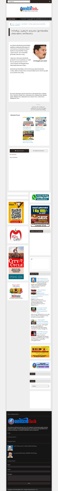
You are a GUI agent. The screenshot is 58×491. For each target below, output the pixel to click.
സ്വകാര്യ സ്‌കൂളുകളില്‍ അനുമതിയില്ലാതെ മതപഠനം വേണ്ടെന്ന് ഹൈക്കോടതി (35, 19)
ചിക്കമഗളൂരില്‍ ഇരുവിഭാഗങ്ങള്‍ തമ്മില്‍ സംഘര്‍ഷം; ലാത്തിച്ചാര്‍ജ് (42, 321)
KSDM (36, 489)
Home (13, 24)
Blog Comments (20, 150)
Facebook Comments (39, 150)
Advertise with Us (12, 437)
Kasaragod (18, 24)
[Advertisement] (40, 399)
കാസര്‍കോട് (24, 24)
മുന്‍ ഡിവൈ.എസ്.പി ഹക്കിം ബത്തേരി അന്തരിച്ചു (25, 446)
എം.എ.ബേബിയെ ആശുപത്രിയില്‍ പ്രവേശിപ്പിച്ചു (25, 453)
